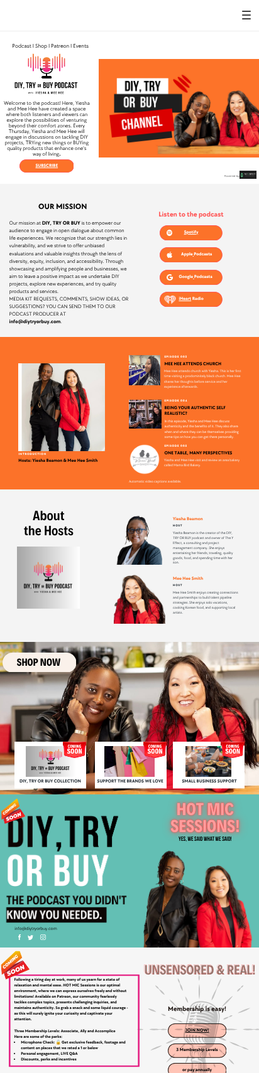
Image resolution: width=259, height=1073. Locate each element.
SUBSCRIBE (46, 166)
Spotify (191, 232)
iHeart (185, 299)
